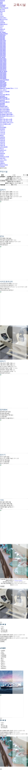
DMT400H (3, 53)
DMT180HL (3, 63)
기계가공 (2, 132)
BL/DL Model (3, 71)
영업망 (2, 155)
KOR (1, 2)
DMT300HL (3, 67)
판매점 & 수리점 (4, 156)
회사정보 (2, 9)
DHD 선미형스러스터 (6, 112)
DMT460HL (3, 68)
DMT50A (2, 36)
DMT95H (2, 39)
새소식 (2, 148)
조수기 (2, 125)
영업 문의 (2, 158)
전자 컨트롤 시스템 (5, 124)
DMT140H (3, 43)
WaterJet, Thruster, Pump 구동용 (9, 88)
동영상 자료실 (4, 164)
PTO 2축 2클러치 (5, 102)
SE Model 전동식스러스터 (7, 116)
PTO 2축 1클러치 (5, 99)
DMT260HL (3, 65)
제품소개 (2, 29)
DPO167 (2, 105)
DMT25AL (3, 35)
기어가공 (2, 134)
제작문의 (2, 138)
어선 (1, 27)
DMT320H (3, 52)
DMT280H (3, 50)
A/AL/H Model (4, 33)
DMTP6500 (3, 85)
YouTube (2, 6)
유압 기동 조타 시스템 (6, 120)
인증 (1, 14)
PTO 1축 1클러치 (5, 94)
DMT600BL (3, 77)
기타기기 (2, 130)
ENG (1, 3)
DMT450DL (3, 75)
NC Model (3, 32)
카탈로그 (2, 163)
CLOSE (2, 586)
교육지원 (2, 140)
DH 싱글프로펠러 (5, 109)
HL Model (2, 57)
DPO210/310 (3, 97)
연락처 (2, 21)
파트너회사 (3, 17)
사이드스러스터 (4, 107)
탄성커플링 (3, 127)
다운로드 (2, 166)
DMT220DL (3, 72)
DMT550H (3, 56)
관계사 (2, 16)
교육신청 (2, 145)
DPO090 (2, 103)
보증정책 (2, 22)
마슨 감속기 (3, 90)
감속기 (2, 30)
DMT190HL (3, 64)
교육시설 (2, 143)
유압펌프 (2, 129)
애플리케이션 (3, 24)
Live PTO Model (4, 79)
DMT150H (3, 45)
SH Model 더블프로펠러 (6, 114)
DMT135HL (3, 60)
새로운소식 (3, 150)
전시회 (2, 151)
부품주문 (2, 0)
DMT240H (3, 47)
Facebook (3, 5)
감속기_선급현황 (4, 91)
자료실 (2, 161)
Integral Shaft (3, 106)
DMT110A (3, 42)
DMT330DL (3, 74)
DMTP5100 (3, 82)
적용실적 (2, 153)
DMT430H (3, 54)
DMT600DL (3, 78)
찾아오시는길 (3, 19)
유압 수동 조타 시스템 (6, 119)
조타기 (2, 117)
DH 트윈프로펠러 (5, 111)
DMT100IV (3, 40)
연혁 (1, 12)
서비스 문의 (3, 160)
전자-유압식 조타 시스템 (6, 122)
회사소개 (2, 11)
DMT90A (2, 38)
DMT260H (3, 49)
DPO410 (2, 100)
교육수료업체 (3, 147)
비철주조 (2, 137)
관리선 (2, 26)
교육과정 (2, 142)
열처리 (2, 135)
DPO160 (2, 96)
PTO (1, 93)
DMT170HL (3, 61)
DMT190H (3, 46)
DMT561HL (3, 70)
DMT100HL (3, 58)
